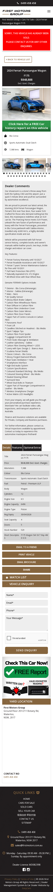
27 (33, 176)
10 (29, 173)
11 (32, 173)
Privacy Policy (11, 879)
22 (19, 176)
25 (28, 176)
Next (47, 165)
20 (14, 176)
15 (43, 173)
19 (11, 176)
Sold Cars (26, 806)
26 (31, 176)
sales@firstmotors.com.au (28, 845)
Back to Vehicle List (18, 59)
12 (35, 173)
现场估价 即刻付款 (26, 814)
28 (36, 176)
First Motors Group (11, 19)
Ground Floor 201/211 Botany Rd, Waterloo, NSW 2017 (28, 838)
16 (46, 173)
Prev (6, 165)
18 (8, 176)
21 (16, 176)
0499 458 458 (28, 3)
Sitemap (26, 822)
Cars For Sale (28, 19)
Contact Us (26, 818)
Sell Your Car (26, 810)
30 (42, 176)
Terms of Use (27, 879)
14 (40, 173)
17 (49, 173)
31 (45, 176)
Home (26, 798)
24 (25, 176)
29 (39, 176)
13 (38, 173)
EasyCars (26, 888)
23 (22, 176)
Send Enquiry (26, 650)
